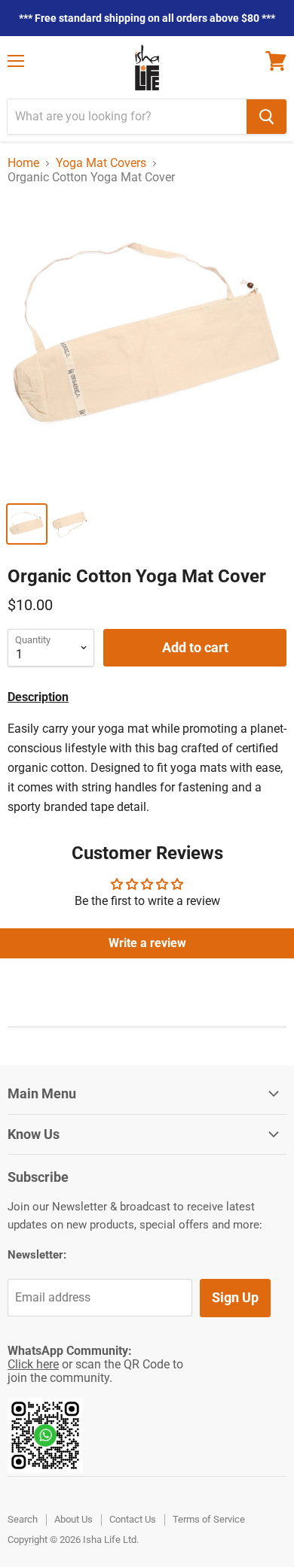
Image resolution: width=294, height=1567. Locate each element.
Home (23, 163)
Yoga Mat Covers (101, 163)
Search (23, 1519)
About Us (73, 1519)
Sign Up (235, 1297)
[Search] (266, 116)
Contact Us (132, 1519)
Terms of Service (209, 1519)
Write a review (147, 943)
